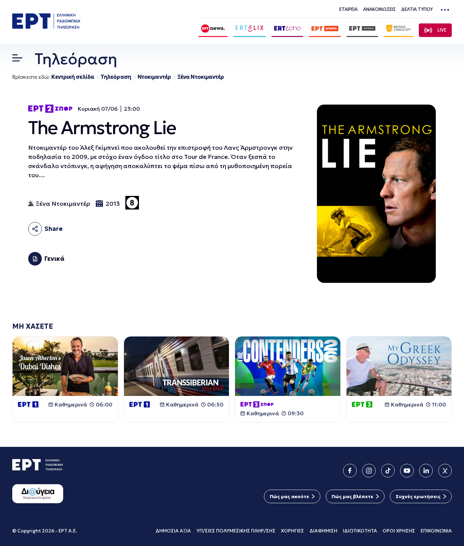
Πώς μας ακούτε (289, 496)
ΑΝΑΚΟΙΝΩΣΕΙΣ (379, 9)
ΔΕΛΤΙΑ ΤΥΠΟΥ (417, 9)
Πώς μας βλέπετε (352, 496)
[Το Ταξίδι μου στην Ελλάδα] (399, 366)
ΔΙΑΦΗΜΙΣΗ (323, 531)
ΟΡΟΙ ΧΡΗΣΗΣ (398, 531)
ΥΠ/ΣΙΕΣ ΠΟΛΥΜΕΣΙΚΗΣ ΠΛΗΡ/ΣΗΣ (235, 531)
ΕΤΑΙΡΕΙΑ (348, 9)
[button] (17, 59)
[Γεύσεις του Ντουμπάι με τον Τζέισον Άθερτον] (65, 366)
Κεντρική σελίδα (72, 77)
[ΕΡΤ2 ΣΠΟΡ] (50, 109)
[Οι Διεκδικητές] (287, 366)
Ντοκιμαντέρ (154, 77)
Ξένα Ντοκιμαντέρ (200, 77)
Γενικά (54, 258)
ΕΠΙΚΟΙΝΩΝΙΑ (436, 531)
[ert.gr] (46, 27)
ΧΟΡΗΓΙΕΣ (292, 531)
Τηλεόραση (116, 77)
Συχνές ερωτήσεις (418, 496)
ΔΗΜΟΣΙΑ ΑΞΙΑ (173, 531)
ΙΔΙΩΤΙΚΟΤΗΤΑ (360, 531)
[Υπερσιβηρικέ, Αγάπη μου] (176, 366)
